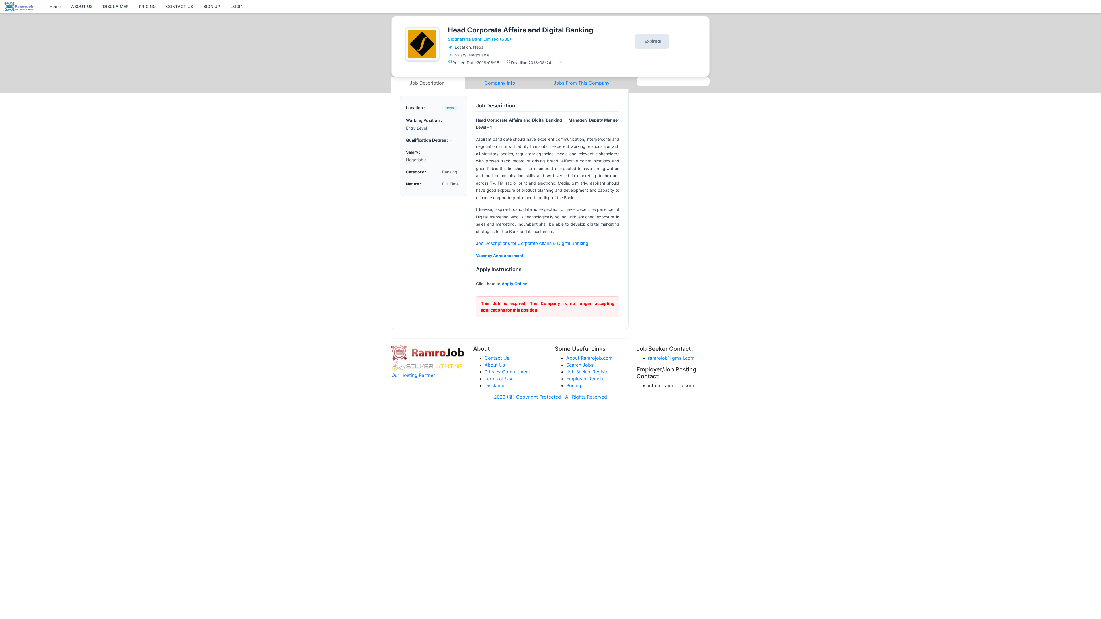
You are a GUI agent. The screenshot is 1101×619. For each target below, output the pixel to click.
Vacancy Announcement (499, 255)
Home (55, 6)
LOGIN (237, 6)
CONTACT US (179, 6)
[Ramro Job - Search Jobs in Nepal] (20, 6)
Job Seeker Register (588, 372)
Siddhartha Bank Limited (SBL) (479, 39)
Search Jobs (579, 365)
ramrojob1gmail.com (671, 358)
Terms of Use (499, 378)
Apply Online (514, 283)
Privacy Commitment (507, 372)
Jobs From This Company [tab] (582, 83)
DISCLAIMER (116, 6)
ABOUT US (82, 6)
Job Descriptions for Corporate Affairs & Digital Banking (532, 243)
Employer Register (586, 378)
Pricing (573, 385)
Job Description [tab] (428, 83)
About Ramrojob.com (589, 358)
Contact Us (497, 358)
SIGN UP (212, 6)
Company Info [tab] (500, 83)
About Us (495, 365)
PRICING (147, 6)
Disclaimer (496, 385)
